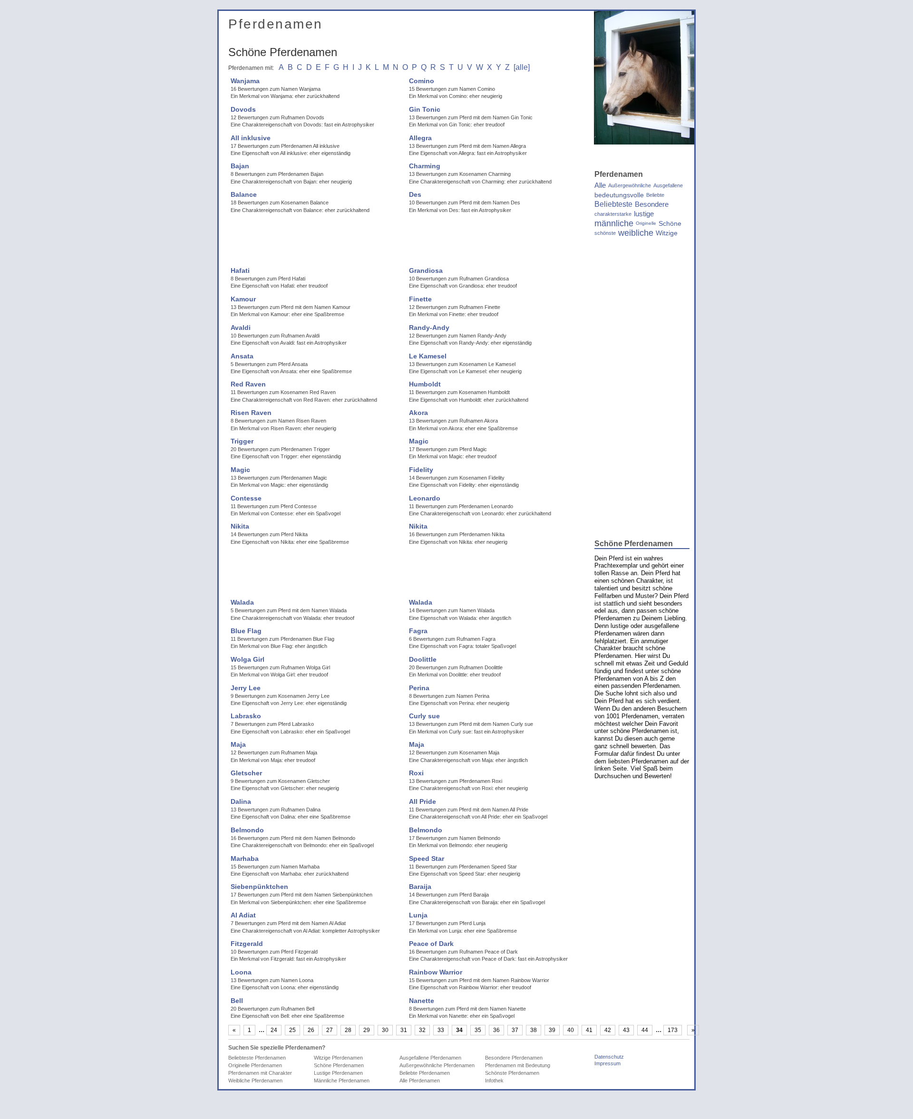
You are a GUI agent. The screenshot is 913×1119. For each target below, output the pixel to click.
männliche (613, 223)
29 (366, 1030)
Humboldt (425, 384)
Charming (424, 166)
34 (459, 1030)
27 (329, 1030)
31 (403, 1030)
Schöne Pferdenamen (339, 1065)
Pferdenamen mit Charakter (260, 1073)
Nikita (240, 526)
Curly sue (424, 716)
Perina (419, 688)
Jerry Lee (246, 688)
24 (274, 1030)
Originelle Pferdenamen (255, 1065)
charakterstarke (612, 214)
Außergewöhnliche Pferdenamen (437, 1065)
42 (607, 1030)
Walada (242, 602)
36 (496, 1030)
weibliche (635, 233)
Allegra (420, 138)
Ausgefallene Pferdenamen (430, 1058)
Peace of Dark (431, 943)
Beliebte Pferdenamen (424, 1073)
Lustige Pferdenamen (338, 1073)
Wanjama (245, 81)
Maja (238, 744)
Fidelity (421, 469)
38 (533, 1030)
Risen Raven (251, 412)
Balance (244, 194)
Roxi (416, 773)
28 (348, 1030)
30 (385, 1030)
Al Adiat (243, 915)
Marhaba (245, 858)
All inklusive (251, 138)
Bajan (240, 166)
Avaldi (241, 327)
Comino (421, 81)
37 (515, 1030)
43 (626, 1030)
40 (570, 1030)
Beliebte (655, 195)
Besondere (652, 204)
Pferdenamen (275, 24)
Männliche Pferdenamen (341, 1080)
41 (589, 1030)
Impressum (607, 1063)
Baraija (420, 886)
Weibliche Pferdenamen (255, 1080)
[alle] (522, 67)
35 (478, 1030)
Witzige (667, 233)
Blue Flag (246, 631)
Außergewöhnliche (629, 185)
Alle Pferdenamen (419, 1080)
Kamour (243, 299)
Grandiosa (426, 270)
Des (415, 194)
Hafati (240, 270)
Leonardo (424, 498)
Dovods (243, 109)
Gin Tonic (424, 109)
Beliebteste (613, 204)
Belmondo (247, 830)
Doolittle (423, 659)
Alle (600, 185)
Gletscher (246, 773)
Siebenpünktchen (259, 886)
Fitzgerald (247, 943)
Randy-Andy (429, 327)
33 (440, 1030)
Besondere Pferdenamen (514, 1058)
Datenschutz (609, 1057)
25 (292, 1030)
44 (644, 1030)
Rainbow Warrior (435, 972)
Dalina (241, 801)
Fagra (418, 631)
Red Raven (248, 384)
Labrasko (246, 716)
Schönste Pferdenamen (512, 1073)
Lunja (418, 915)
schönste (605, 233)
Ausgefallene (668, 185)
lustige (644, 214)
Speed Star (426, 858)
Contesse (246, 498)
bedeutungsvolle (619, 195)
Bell (237, 1000)
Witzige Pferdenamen (338, 1058)
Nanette (421, 1000)
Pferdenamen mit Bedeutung (517, 1065)
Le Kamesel (428, 356)
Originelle (646, 223)
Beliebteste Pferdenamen (257, 1058)
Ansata (242, 356)
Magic (418, 441)
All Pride (422, 801)
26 (311, 1030)
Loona (241, 972)
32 (422, 1030)
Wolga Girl (247, 659)
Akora (418, 412)
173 (673, 1030)
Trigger (242, 441)
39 (552, 1030)
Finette (420, 299)
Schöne (670, 223)
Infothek (494, 1080)
